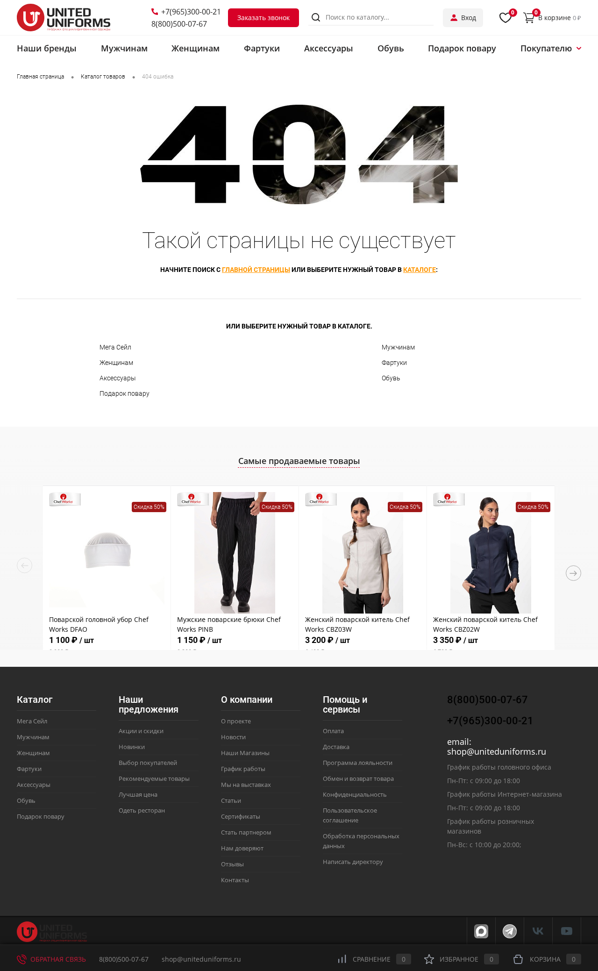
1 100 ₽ (71, 645)
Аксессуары (118, 378)
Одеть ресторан (142, 810)
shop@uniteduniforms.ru (496, 751)
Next (573, 573)
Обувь (391, 378)
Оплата (333, 731)
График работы (243, 768)
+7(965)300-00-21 (191, 11)
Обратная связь (57, 959)
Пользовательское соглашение (350, 815)
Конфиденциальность (355, 794)
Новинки (132, 747)
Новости (233, 737)
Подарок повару (125, 393)
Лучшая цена (138, 794)
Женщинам (116, 362)
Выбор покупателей (148, 762)
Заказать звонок (263, 17)
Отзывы (232, 864)
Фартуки (394, 362)
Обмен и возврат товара (358, 778)
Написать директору (353, 861)
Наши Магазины (245, 753)
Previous (24, 565)
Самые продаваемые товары (299, 461)
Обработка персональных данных (361, 841)
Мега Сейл (115, 347)
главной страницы (256, 269)
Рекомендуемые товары (154, 778)
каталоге (419, 269)
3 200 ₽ (327, 645)
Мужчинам (398, 347)
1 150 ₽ (199, 645)
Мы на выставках (246, 784)
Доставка (336, 747)
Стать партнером (246, 832)
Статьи (231, 800)
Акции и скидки (141, 731)
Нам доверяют (242, 848)
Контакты (235, 880)
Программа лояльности (357, 762)
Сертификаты (240, 816)
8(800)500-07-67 (179, 24)
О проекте (236, 721)
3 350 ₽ (455, 645)
